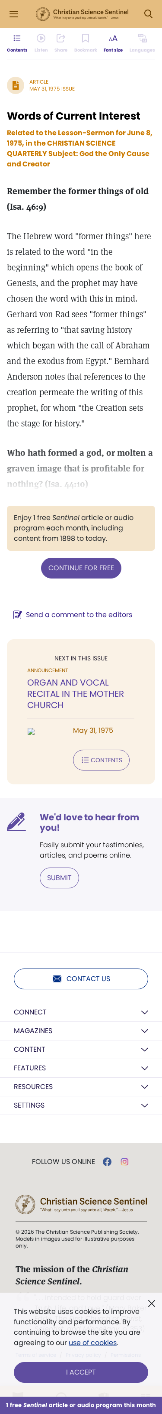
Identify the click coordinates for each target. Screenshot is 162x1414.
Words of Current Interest (73, 116)
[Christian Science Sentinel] (82, 14)
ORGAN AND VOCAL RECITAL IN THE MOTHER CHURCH (75, 693)
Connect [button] (30, 1012)
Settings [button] (29, 1105)
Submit (59, 878)
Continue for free (81, 568)
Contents (106, 760)
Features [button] (30, 1068)
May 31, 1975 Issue (52, 88)
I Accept (81, 1372)
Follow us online (63, 1161)
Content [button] (29, 1049)
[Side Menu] (13, 14)
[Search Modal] (148, 14)
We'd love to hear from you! (89, 822)
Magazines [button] (33, 1031)
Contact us (88, 979)
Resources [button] (33, 1087)
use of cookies (93, 1343)
